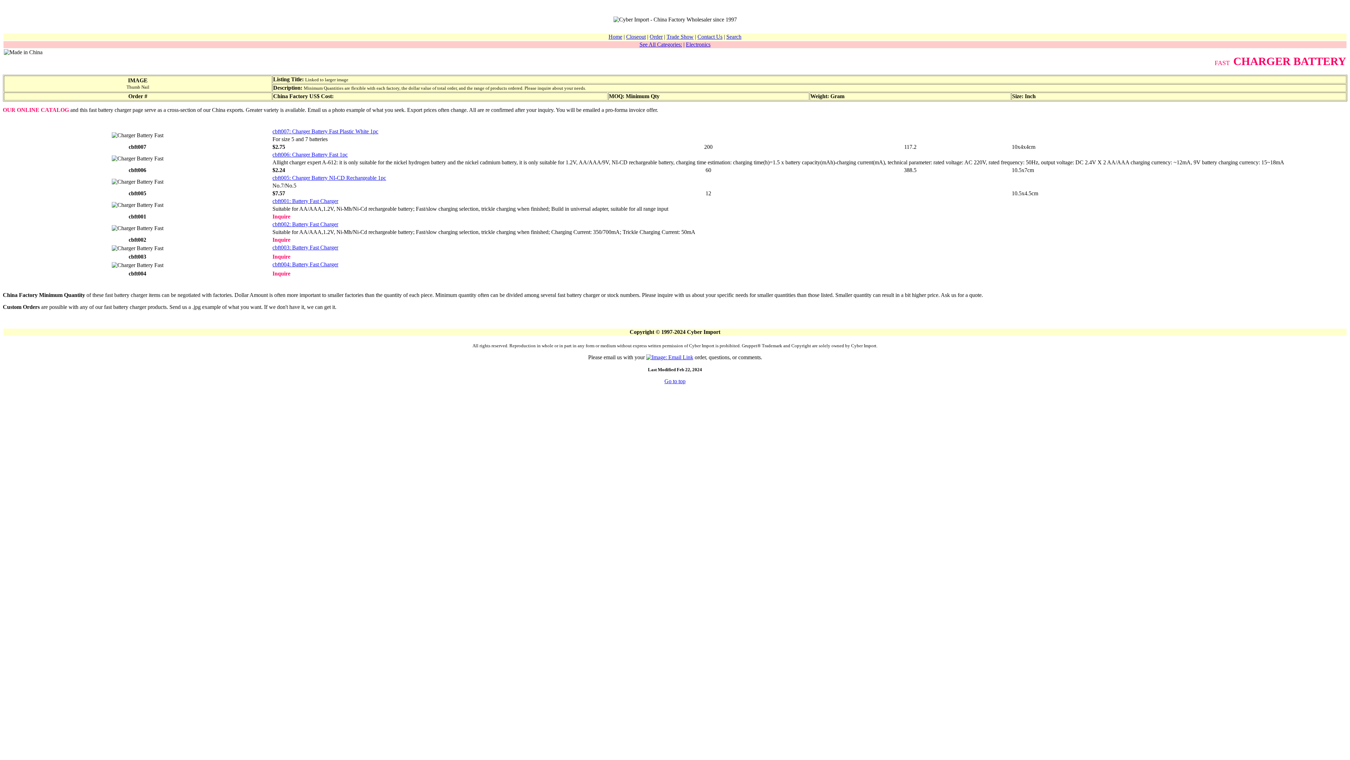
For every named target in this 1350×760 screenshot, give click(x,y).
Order (656, 37)
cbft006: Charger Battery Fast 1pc (310, 155)
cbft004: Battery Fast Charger (305, 264)
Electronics (698, 45)
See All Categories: (660, 45)
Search (733, 37)
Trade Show (680, 37)
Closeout (636, 37)
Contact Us (710, 37)
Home (615, 37)
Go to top (675, 381)
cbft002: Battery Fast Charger (305, 224)
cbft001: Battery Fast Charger (305, 201)
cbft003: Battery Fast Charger (305, 248)
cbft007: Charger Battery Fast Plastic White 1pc (325, 131)
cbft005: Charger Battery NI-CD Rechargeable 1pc (329, 178)
